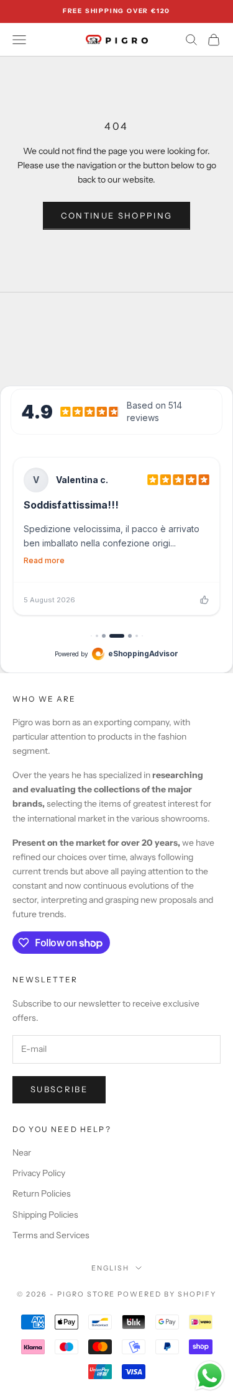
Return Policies (41, 1193)
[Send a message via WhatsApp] (210, 1376)
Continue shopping (117, 215)
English (110, 1268)
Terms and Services (50, 1235)
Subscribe (59, 1089)
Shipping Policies (45, 1214)
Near (21, 1152)
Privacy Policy (38, 1173)
